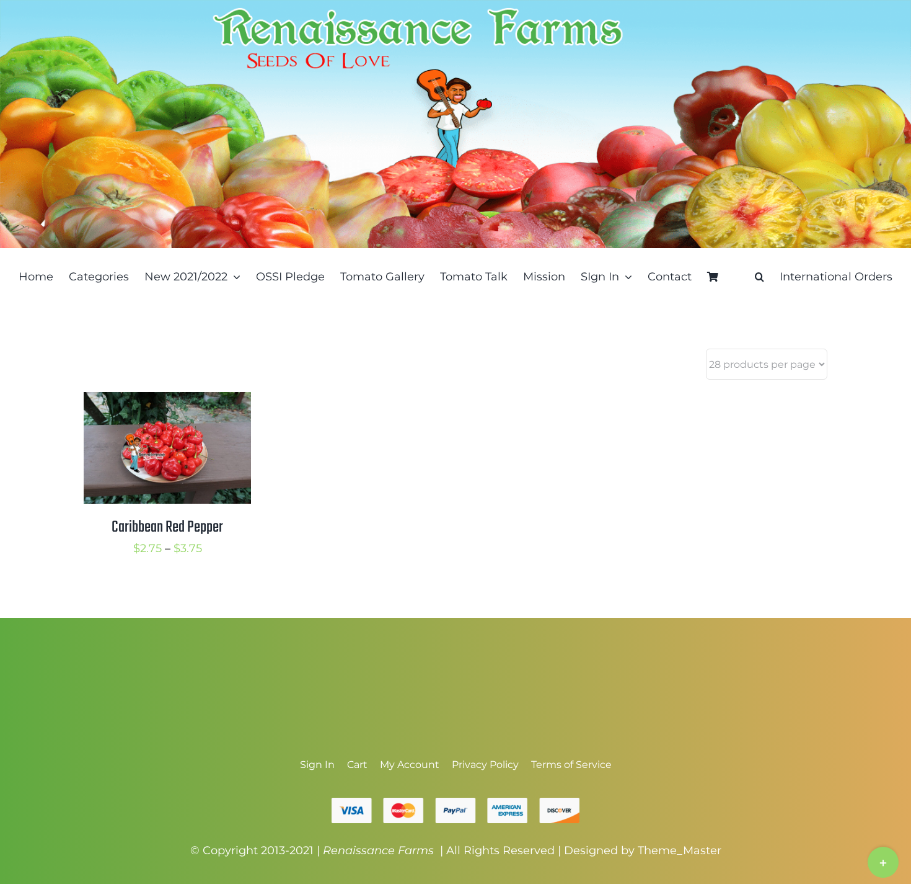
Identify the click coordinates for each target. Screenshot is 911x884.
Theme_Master (679, 850)
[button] (759, 276)
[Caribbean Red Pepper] (167, 402)
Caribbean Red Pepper (167, 527)
